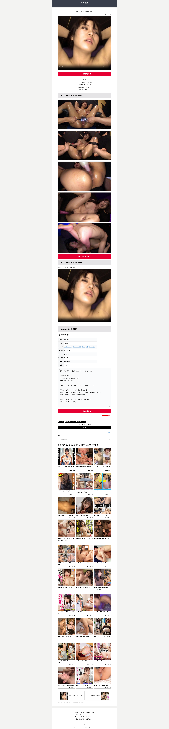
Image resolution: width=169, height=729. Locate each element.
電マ (83, 347)
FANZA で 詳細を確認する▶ (84, 74)
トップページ (84, 724)
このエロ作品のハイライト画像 (85, 82)
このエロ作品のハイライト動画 (85, 84)
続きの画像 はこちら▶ (84, 256)
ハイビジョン (67, 347)
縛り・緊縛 (92, 347)
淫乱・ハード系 (77, 347)
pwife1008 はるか (83, 89)
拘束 (87, 347)
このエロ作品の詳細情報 (83, 87)
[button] (110, 439)
